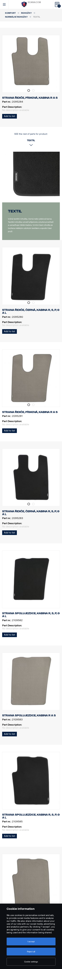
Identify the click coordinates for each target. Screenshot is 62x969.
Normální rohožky (16, 17)
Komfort (10, 13)
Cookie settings (31, 962)
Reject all (31, 951)
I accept (31, 941)
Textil (15, 211)
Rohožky (26, 13)
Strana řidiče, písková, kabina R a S (30, 412)
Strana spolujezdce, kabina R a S (29, 715)
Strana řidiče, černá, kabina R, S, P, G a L (30, 311)
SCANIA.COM (34, 2)
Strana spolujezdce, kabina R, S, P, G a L (31, 615)
